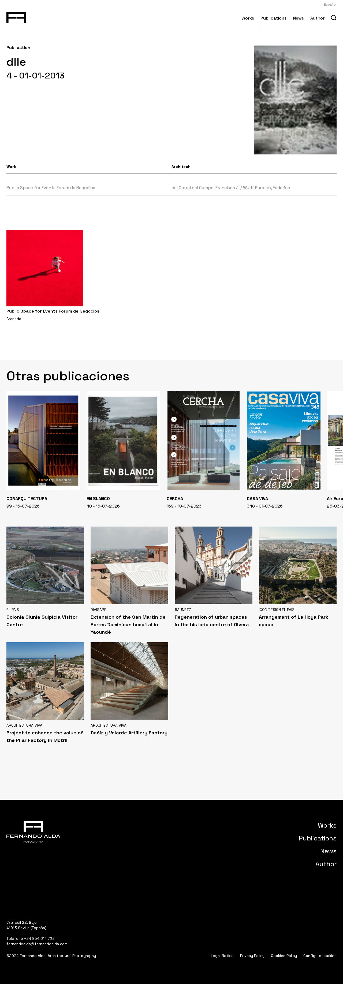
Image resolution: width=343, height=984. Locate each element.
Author (317, 18)
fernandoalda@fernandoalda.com (37, 943)
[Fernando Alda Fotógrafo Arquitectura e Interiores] (16, 16)
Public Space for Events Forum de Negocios (50, 187)
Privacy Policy (252, 955)
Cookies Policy (284, 955)
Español (330, 4)
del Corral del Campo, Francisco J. (205, 187)
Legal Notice (222, 955)
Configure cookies (320, 955)
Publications (273, 18)
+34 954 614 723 (39, 938)
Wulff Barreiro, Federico (266, 187)
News (298, 18)
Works (247, 18)
